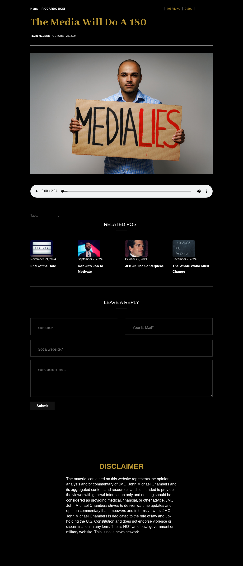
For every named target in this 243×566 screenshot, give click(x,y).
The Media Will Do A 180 (77, 215)
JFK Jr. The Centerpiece (144, 266)
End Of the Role (43, 266)
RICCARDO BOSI (53, 8)
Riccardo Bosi (48, 215)
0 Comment (205, 8)
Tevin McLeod (40, 35)
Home (34, 8)
